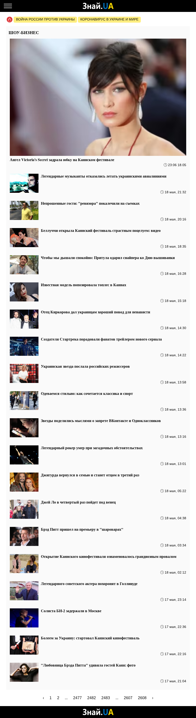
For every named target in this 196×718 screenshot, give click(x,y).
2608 (142, 698)
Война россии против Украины (45, 19)
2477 (77, 698)
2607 (128, 698)
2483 (105, 698)
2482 (91, 698)
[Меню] (8, 6)
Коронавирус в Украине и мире (109, 19)
